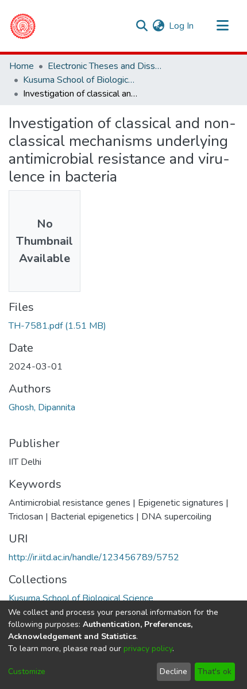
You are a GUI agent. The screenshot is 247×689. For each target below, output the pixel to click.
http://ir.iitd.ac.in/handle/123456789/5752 (94, 557)
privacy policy (148, 648)
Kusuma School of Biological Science (80, 80)
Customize (26, 671)
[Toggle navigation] (222, 26)
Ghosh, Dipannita (42, 407)
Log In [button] (182, 26)
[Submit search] (141, 26)
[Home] (23, 25)
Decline (173, 671)
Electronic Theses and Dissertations (105, 66)
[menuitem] (158, 26)
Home (21, 66)
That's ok (214, 671)
